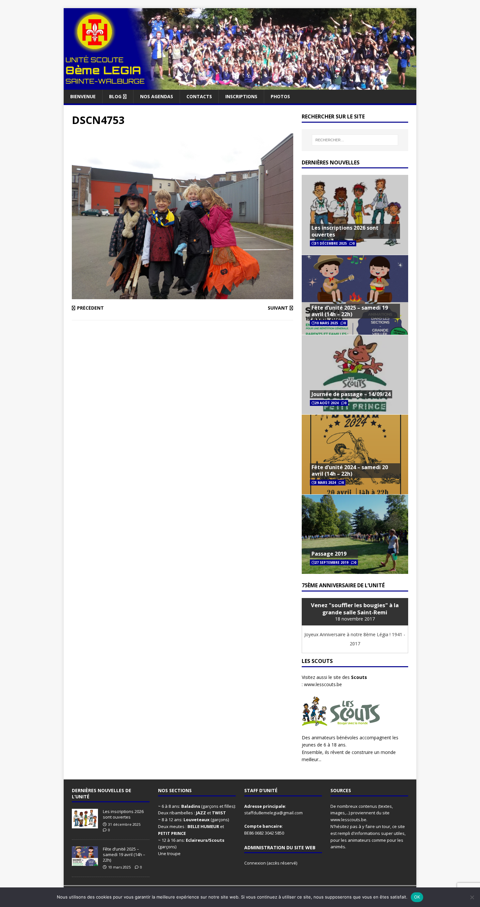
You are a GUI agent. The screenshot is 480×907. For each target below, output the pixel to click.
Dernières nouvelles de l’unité (101, 793)
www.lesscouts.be (323, 684)
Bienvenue (83, 96)
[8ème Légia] (240, 86)
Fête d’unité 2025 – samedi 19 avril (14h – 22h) (350, 311)
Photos (280, 96)
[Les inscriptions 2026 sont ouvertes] (85, 825)
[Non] (472, 897)
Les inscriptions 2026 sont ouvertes (345, 231)
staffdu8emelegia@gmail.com (273, 813)
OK (417, 896)
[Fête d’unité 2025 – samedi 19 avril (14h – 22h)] (85, 862)
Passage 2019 (329, 553)
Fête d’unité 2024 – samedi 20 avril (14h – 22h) (350, 471)
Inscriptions (241, 96)
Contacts (199, 96)
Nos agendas (156, 96)
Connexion (255, 863)
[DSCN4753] (182, 295)
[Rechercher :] (355, 140)
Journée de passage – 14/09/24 (351, 394)
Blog (115, 96)
